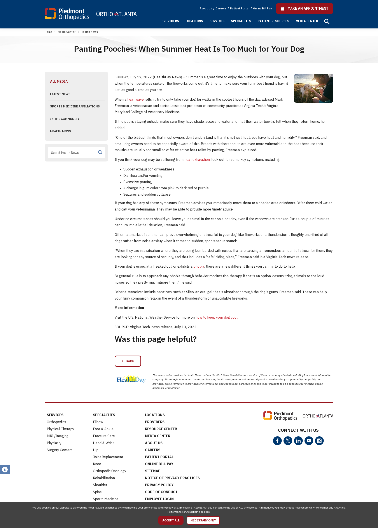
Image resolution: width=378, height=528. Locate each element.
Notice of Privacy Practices (172, 478)
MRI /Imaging (57, 436)
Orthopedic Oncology (109, 471)
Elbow (98, 422)
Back (129, 361)
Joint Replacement (108, 457)
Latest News (60, 94)
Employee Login (159, 499)
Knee (97, 464)
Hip (95, 450)
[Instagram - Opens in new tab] (319, 440)
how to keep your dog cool (217, 317)
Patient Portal (240, 8)
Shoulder (100, 485)
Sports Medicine (105, 499)
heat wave (135, 99)
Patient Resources (273, 21)
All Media (59, 81)
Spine (97, 492)
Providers (170, 21)
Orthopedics (56, 422)
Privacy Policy (159, 485)
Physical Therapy (60, 429)
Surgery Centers (59, 450)
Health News (60, 131)
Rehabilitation (104, 478)
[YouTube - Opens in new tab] (308, 440)
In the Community (64, 119)
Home (48, 31)
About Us (206, 8)
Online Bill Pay (262, 8)
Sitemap (152, 471)
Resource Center (161, 429)
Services (217, 21)
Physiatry (54, 443)
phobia (198, 266)
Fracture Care (104, 436)
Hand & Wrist (103, 443)
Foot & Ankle (103, 429)
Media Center (307, 21)
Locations (194, 21)
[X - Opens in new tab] (288, 440)
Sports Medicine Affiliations (75, 106)
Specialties (241, 21)
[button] (327, 21)
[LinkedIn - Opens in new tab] (298, 440)
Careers (221, 8)
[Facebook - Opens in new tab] (277, 440)
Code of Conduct (161, 492)
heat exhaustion (197, 159)
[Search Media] (100, 152)
